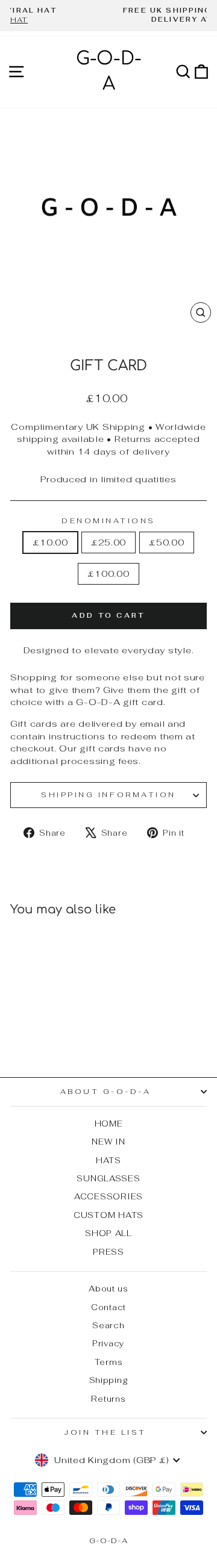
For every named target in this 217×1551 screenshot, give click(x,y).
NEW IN (108, 1141)
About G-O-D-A (105, 1091)
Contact (108, 1307)
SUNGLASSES (108, 1178)
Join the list (105, 1432)
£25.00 (108, 542)
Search (108, 1325)
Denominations (108, 520)
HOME (109, 1123)
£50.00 (166, 542)
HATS (108, 1160)
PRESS (108, 1251)
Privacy (108, 1343)
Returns (108, 1398)
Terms (109, 1362)
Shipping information (108, 794)
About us (108, 1288)
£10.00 (50, 542)
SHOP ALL (108, 1233)
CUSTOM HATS (108, 1215)
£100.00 (108, 573)
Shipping (108, 1380)
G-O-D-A (108, 1541)
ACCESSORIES (108, 1196)
